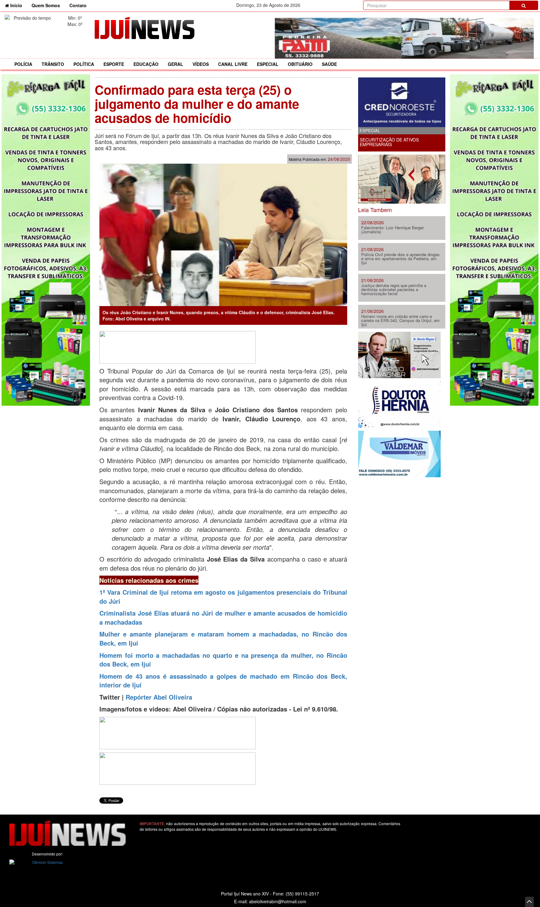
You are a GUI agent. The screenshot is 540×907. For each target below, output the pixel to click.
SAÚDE (329, 64)
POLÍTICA (83, 64)
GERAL (175, 64)
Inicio (18, 5)
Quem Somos (46, 5)
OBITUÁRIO (300, 64)
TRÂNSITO (53, 64)
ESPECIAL (267, 64)
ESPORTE (113, 64)
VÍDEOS (200, 64)
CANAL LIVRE (233, 64)
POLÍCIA (23, 64)
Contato (78, 5)
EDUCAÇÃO (145, 64)
